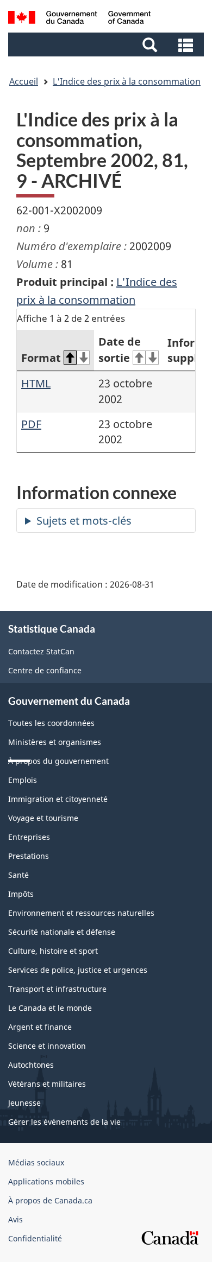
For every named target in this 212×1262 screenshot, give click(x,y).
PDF (31, 424)
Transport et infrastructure (57, 989)
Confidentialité (35, 1238)
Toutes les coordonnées (51, 723)
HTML (36, 383)
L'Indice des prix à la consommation (127, 81)
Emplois (22, 780)
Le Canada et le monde (50, 1008)
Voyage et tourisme (43, 818)
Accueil (23, 81)
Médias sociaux (36, 1162)
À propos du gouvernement (58, 761)
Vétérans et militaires (47, 1084)
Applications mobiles (46, 1181)
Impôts (21, 894)
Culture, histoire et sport (53, 951)
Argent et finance (40, 1027)
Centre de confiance (45, 670)
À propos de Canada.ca (50, 1200)
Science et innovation (47, 1046)
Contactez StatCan (41, 651)
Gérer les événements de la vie (64, 1122)
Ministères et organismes (54, 742)
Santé (18, 875)
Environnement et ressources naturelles (81, 913)
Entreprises (29, 837)
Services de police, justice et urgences (77, 970)
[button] (107, 44)
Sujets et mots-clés (84, 520)
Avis (15, 1219)
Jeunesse (24, 1103)
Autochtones (31, 1065)
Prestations (28, 856)
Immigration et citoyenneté (58, 799)
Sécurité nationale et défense (61, 932)
